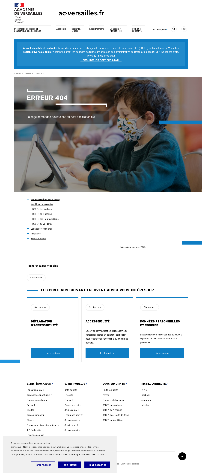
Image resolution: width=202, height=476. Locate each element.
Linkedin (144, 405)
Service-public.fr (72, 419)
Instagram (145, 399)
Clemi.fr (30, 419)
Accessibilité (184, 29)
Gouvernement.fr (73, 405)
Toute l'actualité (110, 389)
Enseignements (96, 29)
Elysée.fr (69, 394)
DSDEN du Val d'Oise (112, 419)
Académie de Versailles (42, 204)
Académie (61, 29)
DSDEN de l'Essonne (42, 213)
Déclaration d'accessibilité (44, 323)
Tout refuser (69, 465)
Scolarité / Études (76, 30)
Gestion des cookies (130, 463)
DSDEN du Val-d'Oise (42, 223)
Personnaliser (43, 465)
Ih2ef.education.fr (35, 430)
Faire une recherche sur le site (45, 199)
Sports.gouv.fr (72, 425)
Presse (106, 394)
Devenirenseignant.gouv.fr (39, 394)
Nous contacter (38, 238)
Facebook (145, 394)
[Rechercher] (174, 29)
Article (28, 73)
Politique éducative (137, 30)
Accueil (17, 73)
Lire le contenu (52, 353)
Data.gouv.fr (71, 389)
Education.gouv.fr (35, 389)
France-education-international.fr (43, 425)
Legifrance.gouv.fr (74, 414)
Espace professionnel (41, 228)
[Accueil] (30, 13)
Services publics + (73, 430)
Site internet (36, 277)
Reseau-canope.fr (35, 414)
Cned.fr (30, 409)
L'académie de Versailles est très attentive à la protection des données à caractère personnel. (161, 338)
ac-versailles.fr (81, 13)
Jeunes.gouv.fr (72, 409)
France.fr (69, 399)
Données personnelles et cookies (88, 450)
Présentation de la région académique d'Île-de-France (27, 30)
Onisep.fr (31, 405)
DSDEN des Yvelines (42, 209)
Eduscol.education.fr (37, 399)
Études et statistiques (113, 399)
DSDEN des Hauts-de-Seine (45, 218)
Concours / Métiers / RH (116, 30)
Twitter (143, 389)
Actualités (36, 233)
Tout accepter (97, 465)
